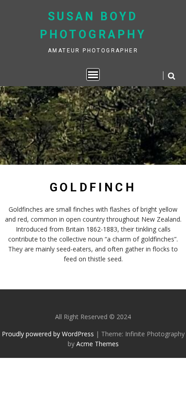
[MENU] (93, 74)
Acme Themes (97, 343)
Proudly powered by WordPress (48, 333)
